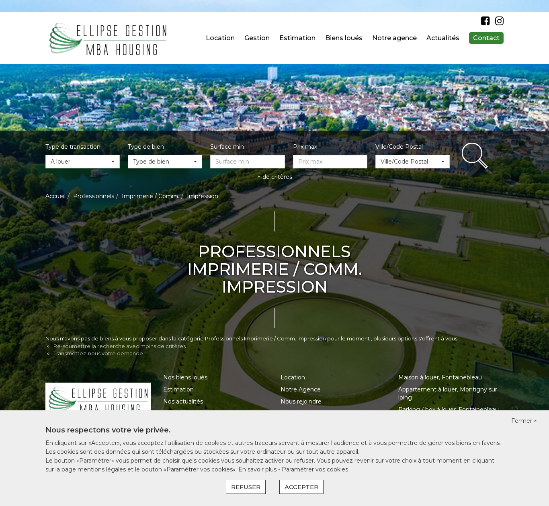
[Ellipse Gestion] (107, 37)
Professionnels (93, 196)
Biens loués (344, 38)
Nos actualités (183, 401)
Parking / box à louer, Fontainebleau (448, 409)
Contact (486, 38)
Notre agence (394, 38)
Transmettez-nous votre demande (98, 353)
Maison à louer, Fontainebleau (440, 377)
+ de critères (274, 176)
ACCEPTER (301, 487)
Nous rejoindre (301, 401)
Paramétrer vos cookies (315, 469)
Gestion (257, 38)
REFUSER (245, 487)
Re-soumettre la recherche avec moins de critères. (120, 346)
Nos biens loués (185, 377)
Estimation (297, 38)
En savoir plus (258, 469)
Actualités (442, 38)
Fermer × (524, 420)
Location (220, 38)
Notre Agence (301, 389)
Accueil (55, 196)
